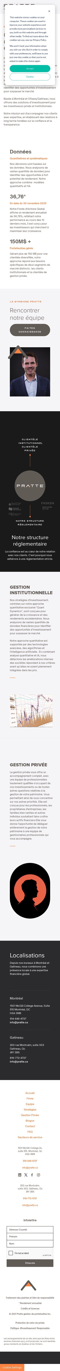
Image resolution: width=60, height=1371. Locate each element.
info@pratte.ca (19, 1022)
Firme (30, 1098)
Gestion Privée (30, 1115)
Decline (30, 76)
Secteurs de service (30, 1137)
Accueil (30, 1092)
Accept (30, 68)
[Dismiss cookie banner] (49, 12)
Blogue (30, 1120)
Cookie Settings (12, 1367)
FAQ (30, 1131)
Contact (30, 1126)
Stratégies (30, 1109)
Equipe (30, 1104)
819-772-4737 (30, 1198)
